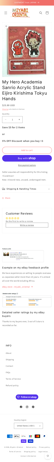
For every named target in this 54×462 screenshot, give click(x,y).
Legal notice (43, 452)
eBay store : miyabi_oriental (16, 286)
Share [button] (7, 198)
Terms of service (15, 452)
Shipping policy (30, 452)
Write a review (27, 225)
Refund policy (12, 385)
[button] (6, 13)
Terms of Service (13, 379)
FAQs (8, 372)
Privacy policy (44, 447)
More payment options (27, 165)
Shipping (5, 109)
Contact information (28, 456)
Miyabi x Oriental (16, 447)
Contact (9, 366)
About (9, 353)
